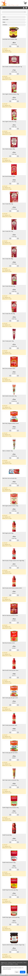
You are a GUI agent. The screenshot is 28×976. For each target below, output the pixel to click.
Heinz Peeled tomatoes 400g (8, 149)
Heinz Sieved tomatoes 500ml (8, 176)
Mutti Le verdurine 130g (7, 450)
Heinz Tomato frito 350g (7, 231)
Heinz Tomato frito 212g (7, 203)
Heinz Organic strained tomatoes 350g (10, 94)
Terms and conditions (9, 964)
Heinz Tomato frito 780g (7, 258)
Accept (22, 972)
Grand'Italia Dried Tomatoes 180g (9, 39)
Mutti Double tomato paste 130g (9, 396)
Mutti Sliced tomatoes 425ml (8, 643)
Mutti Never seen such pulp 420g (9, 478)
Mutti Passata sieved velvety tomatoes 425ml (12, 588)
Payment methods (12, 962)
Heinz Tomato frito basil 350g (8, 286)
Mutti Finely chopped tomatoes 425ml (10, 423)
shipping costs (7, 50)
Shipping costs (4, 962)
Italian (4, 22)
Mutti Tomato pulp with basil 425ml (9, 752)
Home (4, 17)
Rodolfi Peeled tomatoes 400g (8, 862)
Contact (16, 964)
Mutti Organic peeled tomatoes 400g (10, 505)
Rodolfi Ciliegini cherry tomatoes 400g (10, 807)
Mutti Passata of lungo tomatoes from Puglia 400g (13, 560)
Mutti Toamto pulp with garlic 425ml (10, 697)
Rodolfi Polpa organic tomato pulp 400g (10, 917)
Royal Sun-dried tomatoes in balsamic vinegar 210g (13, 944)
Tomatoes (5, 24)
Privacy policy (20, 962)
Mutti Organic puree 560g (7, 533)
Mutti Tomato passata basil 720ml (9, 725)
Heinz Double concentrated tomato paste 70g (12, 66)
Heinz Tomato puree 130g (8, 341)
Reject (16, 972)
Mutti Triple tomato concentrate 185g (10, 780)
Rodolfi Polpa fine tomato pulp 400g (10, 890)
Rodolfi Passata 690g (6, 835)
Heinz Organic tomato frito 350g (9, 121)
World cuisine (5, 19)
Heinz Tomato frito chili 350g (8, 313)
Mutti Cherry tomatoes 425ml (8, 368)
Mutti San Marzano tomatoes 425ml (10, 615)
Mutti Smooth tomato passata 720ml (10, 670)
